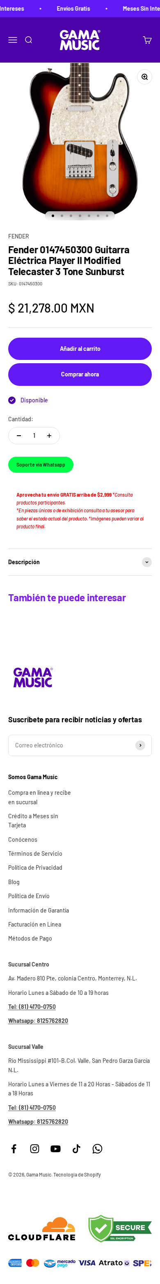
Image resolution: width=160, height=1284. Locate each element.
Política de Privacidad (35, 867)
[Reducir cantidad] (19, 435)
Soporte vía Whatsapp (40, 464)
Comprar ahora (80, 374)
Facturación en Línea (34, 924)
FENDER (18, 236)
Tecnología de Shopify (77, 1174)
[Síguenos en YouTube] (55, 1148)
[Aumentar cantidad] (49, 435)
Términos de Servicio (35, 853)
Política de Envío (29, 895)
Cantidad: (20, 419)
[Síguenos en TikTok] (76, 1148)
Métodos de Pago (30, 938)
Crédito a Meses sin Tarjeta (33, 820)
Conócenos (22, 839)
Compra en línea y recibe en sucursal (39, 797)
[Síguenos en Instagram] (34, 1148)
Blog (14, 881)
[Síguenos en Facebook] (13, 1148)
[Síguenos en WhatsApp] (97, 1148)
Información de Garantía (38, 910)
